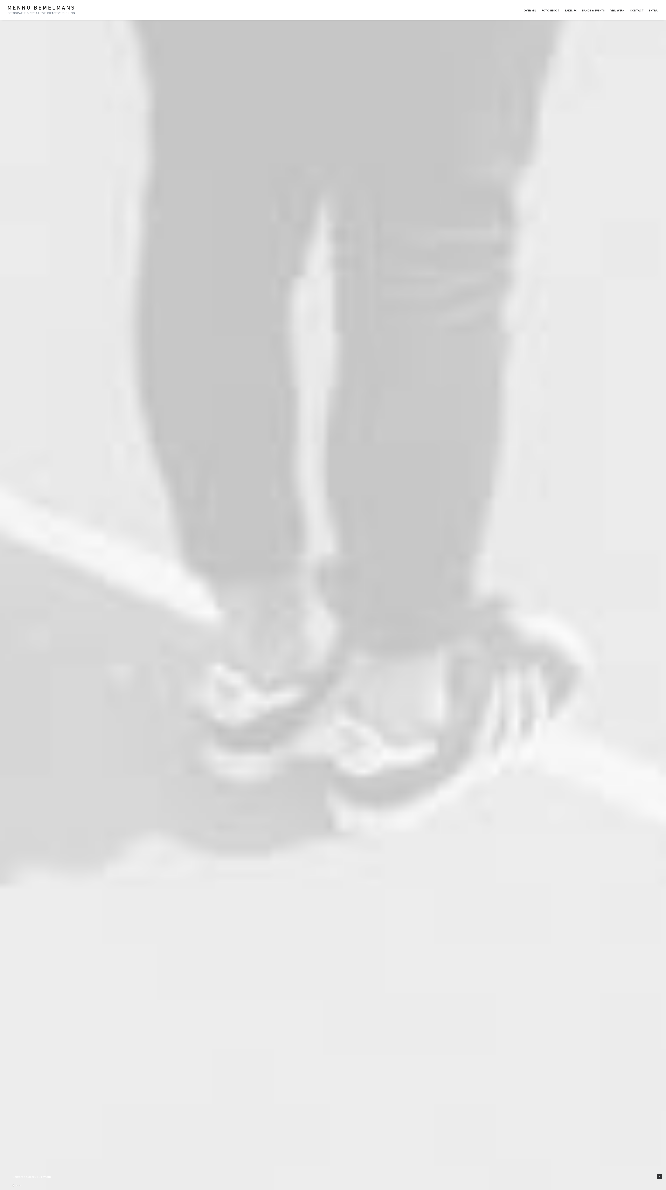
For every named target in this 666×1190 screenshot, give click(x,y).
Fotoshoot (550, 10)
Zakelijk (571, 10)
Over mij (530, 10)
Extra (653, 10)
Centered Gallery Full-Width (31, 1177)
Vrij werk (617, 10)
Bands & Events (593, 10)
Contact (637, 10)
